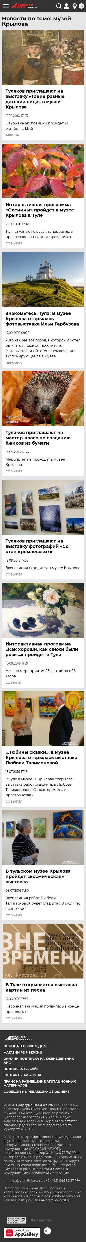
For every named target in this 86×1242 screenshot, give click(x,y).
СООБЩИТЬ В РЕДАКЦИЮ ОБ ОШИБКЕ (36, 1092)
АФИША (12, 135)
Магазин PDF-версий (23, 1052)
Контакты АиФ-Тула (22, 1075)
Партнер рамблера (41, 1220)
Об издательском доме (26, 1046)
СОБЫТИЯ (14, 243)
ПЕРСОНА (14, 362)
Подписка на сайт (21, 1069)
